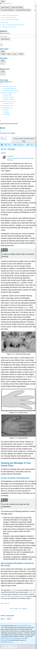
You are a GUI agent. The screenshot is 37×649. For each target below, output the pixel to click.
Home (9, 144)
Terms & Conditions (14, 638)
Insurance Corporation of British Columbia (19, 158)
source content (22, 596)
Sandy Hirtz (10, 156)
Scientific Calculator (9, 99)
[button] (6, 112)
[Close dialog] (1, 130)
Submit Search (5, 39)
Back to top (4, 603)
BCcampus (10, 160)
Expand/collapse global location (35, 144)
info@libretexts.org (7, 642)
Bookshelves (20, 144)
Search (3, 646)
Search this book (5, 33)
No (10, 619)
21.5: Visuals (14, 590)
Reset (2, 51)
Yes (4, 619)
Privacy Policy (5, 638)
